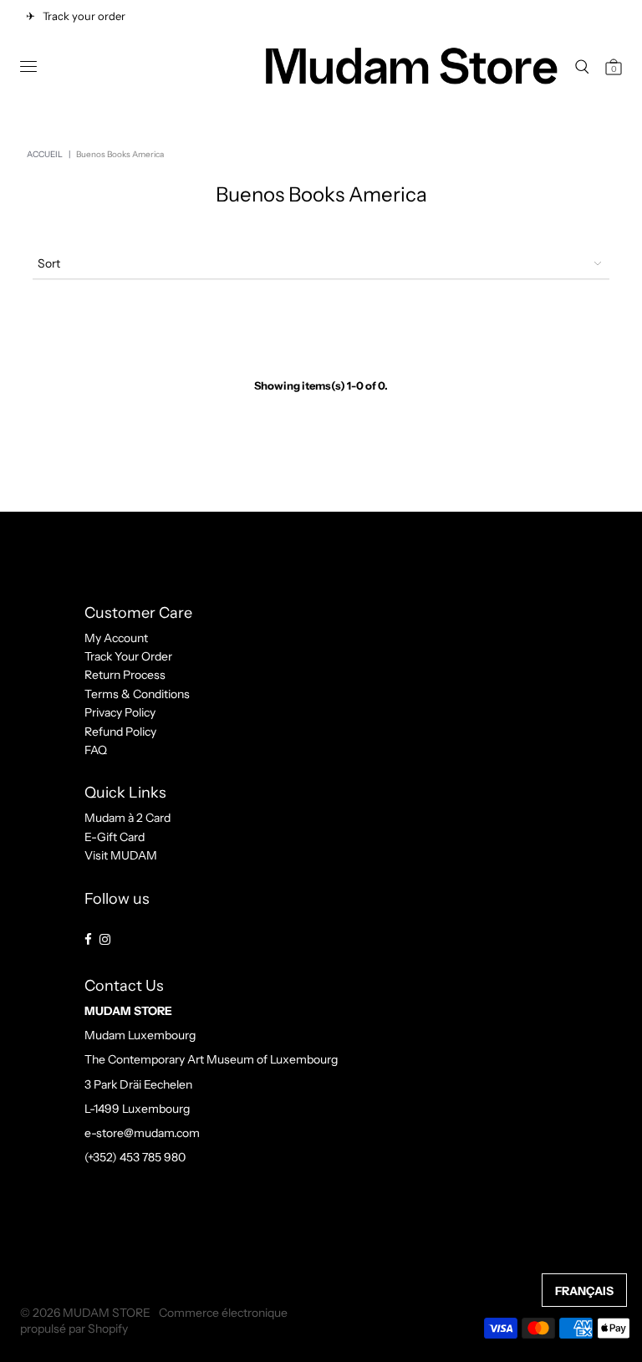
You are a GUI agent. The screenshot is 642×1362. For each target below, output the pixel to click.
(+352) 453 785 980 (135, 1157)
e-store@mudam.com (142, 1132)
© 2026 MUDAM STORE (85, 1312)
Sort (49, 263)
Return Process (125, 674)
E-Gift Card (114, 836)
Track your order (81, 16)
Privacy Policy (119, 712)
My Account (116, 637)
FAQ (95, 750)
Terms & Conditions (137, 693)
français (584, 1290)
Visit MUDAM (120, 855)
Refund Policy (120, 731)
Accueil (45, 154)
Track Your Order (128, 656)
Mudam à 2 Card (127, 817)
